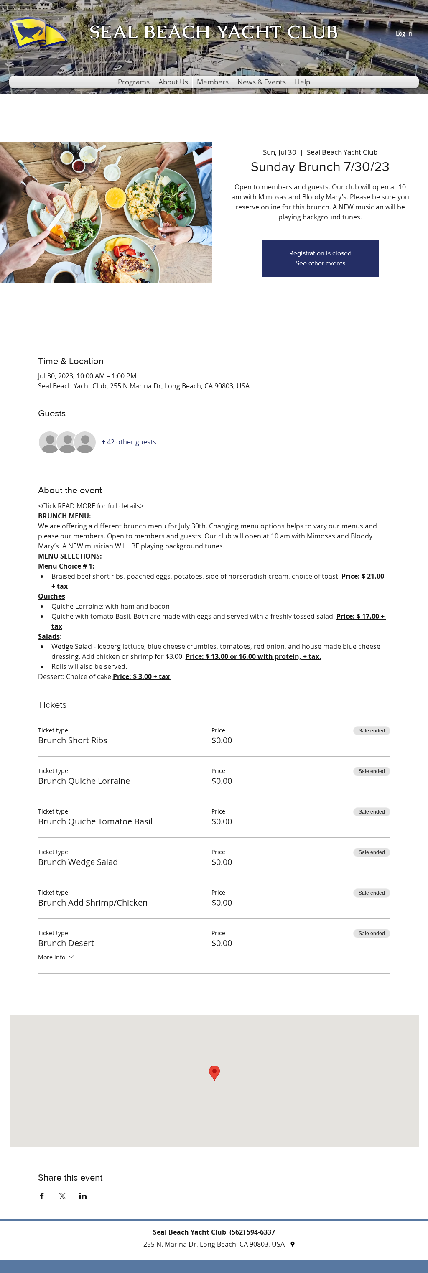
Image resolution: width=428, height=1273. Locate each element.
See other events (320, 263)
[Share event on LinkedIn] (83, 1196)
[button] (134, 82)
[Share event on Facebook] (42, 1196)
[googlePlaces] (292, 1244)
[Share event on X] (62, 1196)
